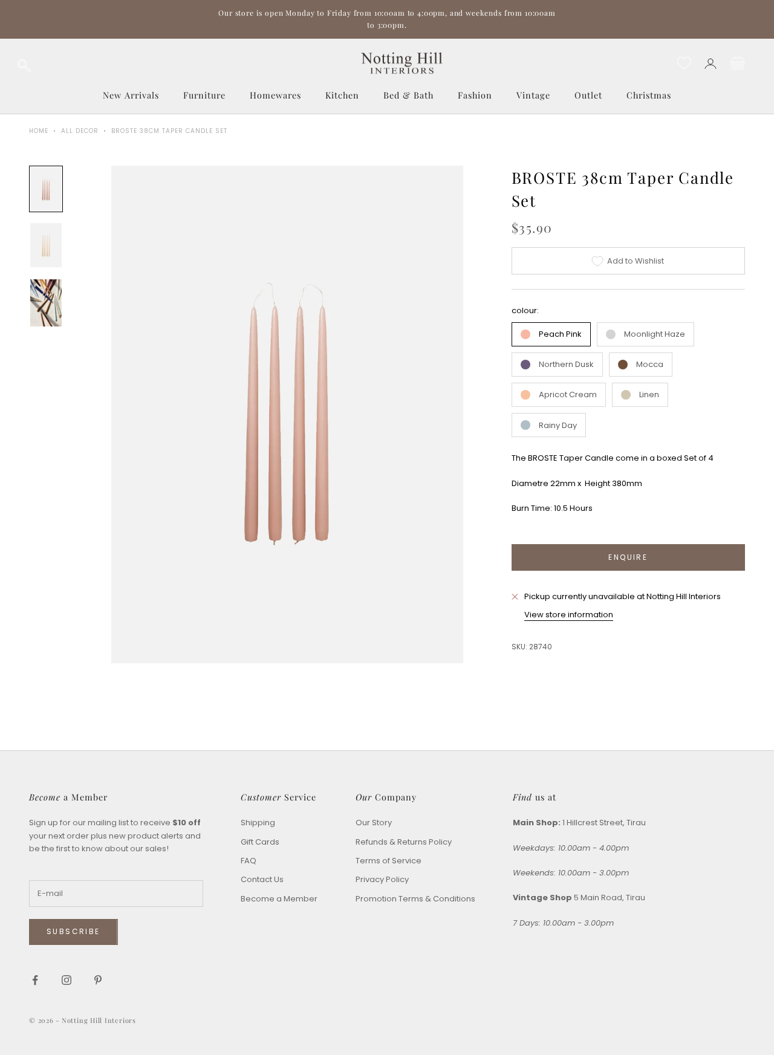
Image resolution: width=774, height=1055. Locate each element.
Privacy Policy (382, 879)
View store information (568, 614)
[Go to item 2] (46, 245)
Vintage (533, 95)
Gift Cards (260, 842)
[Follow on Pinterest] (98, 980)
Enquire (628, 557)
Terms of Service (388, 860)
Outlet (588, 95)
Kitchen (342, 95)
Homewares (275, 95)
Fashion (475, 95)
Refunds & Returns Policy (404, 842)
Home (38, 130)
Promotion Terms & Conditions (415, 898)
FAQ (248, 860)
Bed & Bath (408, 95)
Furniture (204, 95)
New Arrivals (131, 95)
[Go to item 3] (46, 303)
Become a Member (279, 898)
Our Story (374, 822)
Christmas (648, 95)
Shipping (258, 822)
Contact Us (262, 879)
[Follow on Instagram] (66, 980)
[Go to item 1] (46, 189)
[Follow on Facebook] (35, 980)
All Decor (80, 130)
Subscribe (73, 931)
